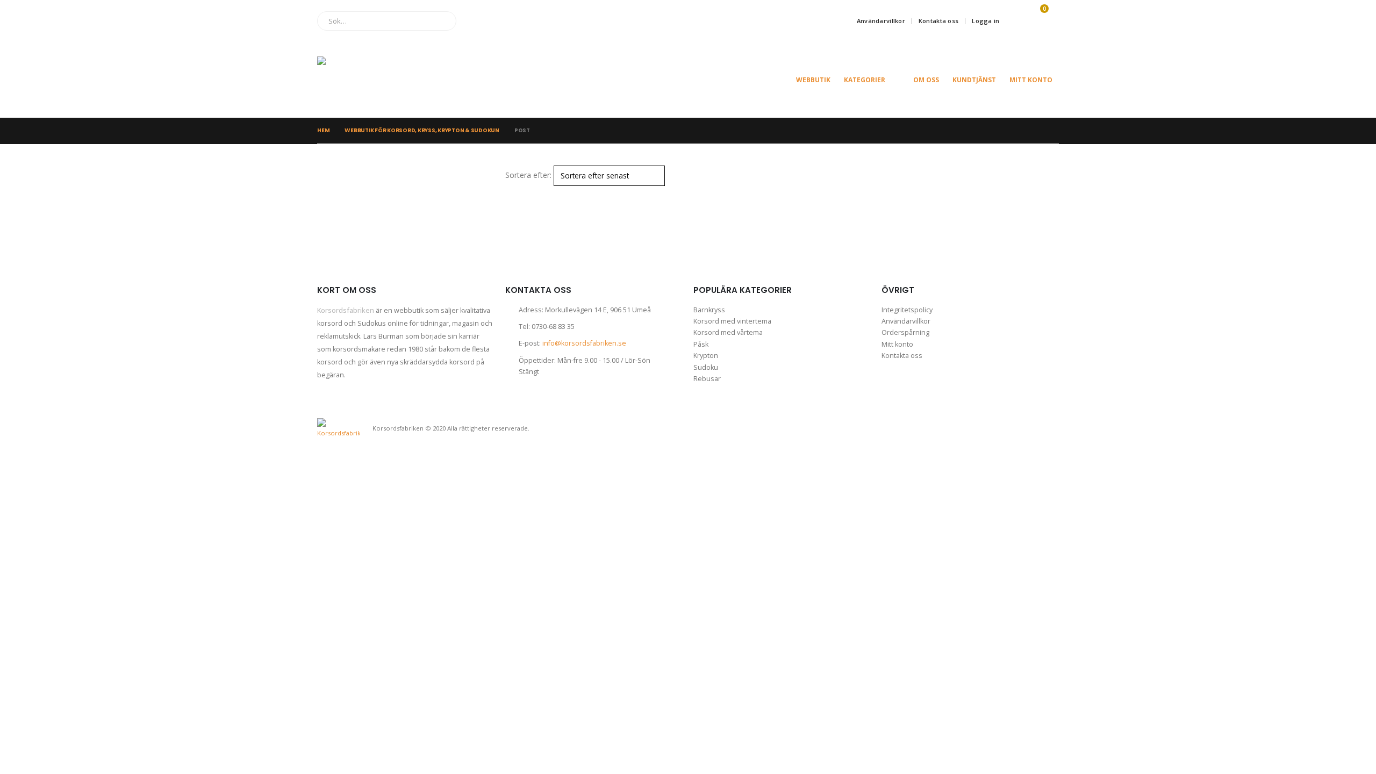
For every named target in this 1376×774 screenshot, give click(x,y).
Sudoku (705, 367)
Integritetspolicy (907, 309)
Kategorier (864, 79)
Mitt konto (1030, 79)
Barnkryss (709, 309)
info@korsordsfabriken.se (584, 343)
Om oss (926, 79)
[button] (509, 193)
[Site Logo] (371, 79)
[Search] (440, 21)
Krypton (705, 355)
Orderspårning (905, 332)
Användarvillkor (881, 21)
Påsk (700, 344)
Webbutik (813, 79)
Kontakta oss (938, 21)
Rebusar (707, 378)
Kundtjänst (974, 79)
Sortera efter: (528, 175)
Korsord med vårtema (728, 332)
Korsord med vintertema (732, 321)
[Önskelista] (1014, 21)
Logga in (985, 21)
